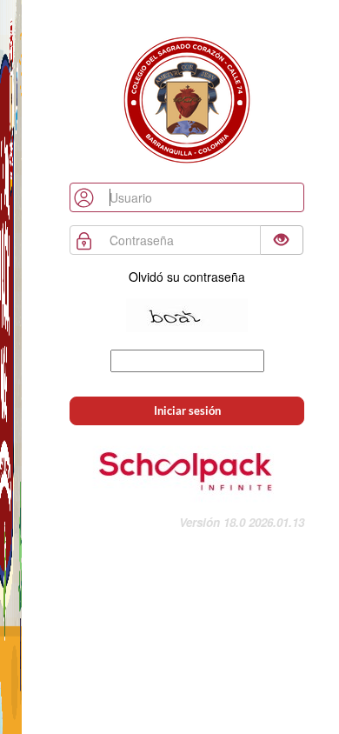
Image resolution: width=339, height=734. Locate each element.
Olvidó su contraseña (187, 276)
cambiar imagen (187, 341)
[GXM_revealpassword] (281, 240)
